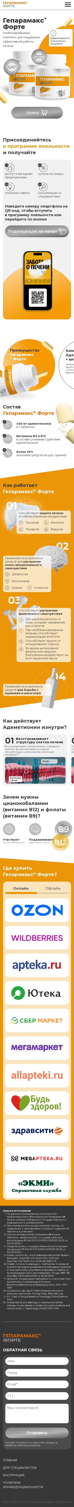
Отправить (37, 1433)
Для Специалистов (20, 1468)
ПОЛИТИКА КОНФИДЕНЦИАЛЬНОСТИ (23, 1485)
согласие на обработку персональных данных (31, 1443)
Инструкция (13, 1475)
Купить (33, 112)
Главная (10, 1460)
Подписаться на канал (32, 231)
